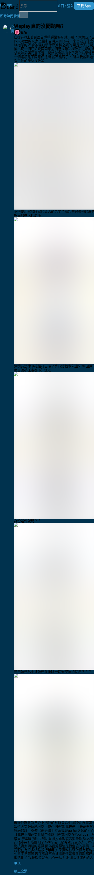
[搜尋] (23, 15)
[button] (65, 6)
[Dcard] (9, 5)
